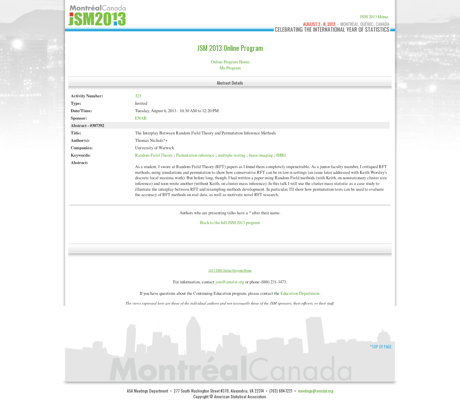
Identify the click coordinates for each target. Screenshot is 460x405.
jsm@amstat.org (230, 282)
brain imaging (261, 155)
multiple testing (231, 155)
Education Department (300, 293)
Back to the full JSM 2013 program (230, 222)
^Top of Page (381, 346)
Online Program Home (230, 62)
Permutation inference (195, 155)
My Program (230, 68)
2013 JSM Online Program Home (230, 270)
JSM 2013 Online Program (230, 48)
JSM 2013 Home (374, 16)
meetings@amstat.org (315, 391)
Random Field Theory (154, 155)
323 (138, 96)
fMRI (281, 155)
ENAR (141, 118)
